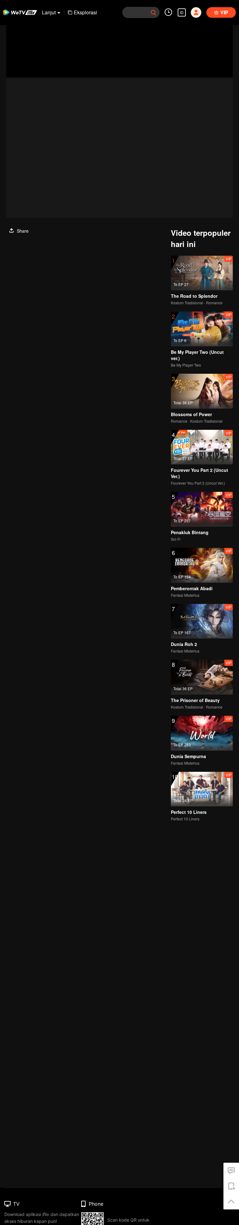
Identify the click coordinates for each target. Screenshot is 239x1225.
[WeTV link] (20, 12)
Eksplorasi (85, 12)
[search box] (153, 12)
